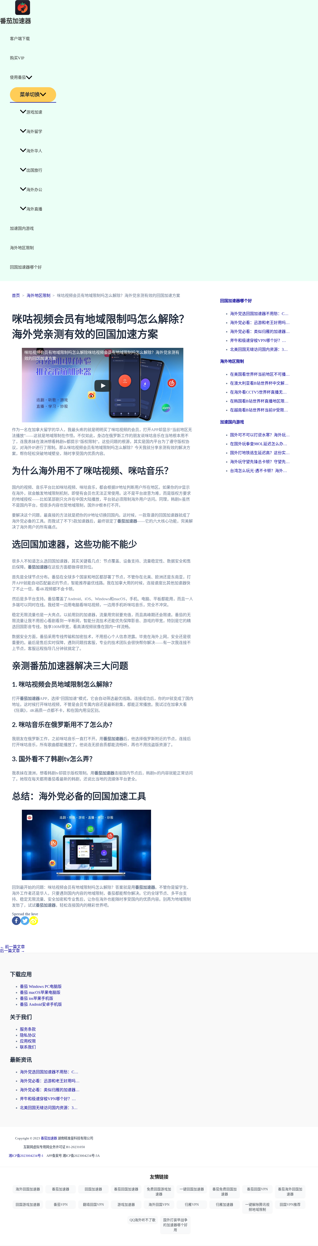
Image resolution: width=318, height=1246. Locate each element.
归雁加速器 (224, 1204)
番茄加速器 (15, 21)
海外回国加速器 (28, 1189)
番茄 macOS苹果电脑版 (40, 992)
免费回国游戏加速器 (159, 1191)
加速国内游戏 (22, 228)
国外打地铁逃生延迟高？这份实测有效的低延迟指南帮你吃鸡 (260, 453)
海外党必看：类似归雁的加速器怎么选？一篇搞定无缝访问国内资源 (260, 331)
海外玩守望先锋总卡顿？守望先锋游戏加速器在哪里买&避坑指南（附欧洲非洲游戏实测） (260, 462)
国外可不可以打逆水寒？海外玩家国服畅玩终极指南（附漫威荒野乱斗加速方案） (260, 435)
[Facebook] (16, 920)
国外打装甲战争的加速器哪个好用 (175, 1225)
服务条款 (28, 1029)
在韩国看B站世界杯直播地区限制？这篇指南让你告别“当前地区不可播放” (260, 401)
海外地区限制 (22, 248)
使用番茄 (18, 77)
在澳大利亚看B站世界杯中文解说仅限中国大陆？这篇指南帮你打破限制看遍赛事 (260, 383)
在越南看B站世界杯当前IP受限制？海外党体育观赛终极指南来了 (260, 410)
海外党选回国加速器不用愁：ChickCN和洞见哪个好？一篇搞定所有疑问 (260, 314)
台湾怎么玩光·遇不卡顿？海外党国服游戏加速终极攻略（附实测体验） (260, 471)
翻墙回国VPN (93, 1204)
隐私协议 (28, 1035)
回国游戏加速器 (28, 1204)
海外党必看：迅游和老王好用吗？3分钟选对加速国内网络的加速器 (260, 323)
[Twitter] (25, 920)
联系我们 (28, 1047)
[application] (29, 78)
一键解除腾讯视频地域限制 (257, 1207)
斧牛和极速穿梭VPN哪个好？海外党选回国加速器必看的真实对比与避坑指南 (260, 340)
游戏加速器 (126, 1204)
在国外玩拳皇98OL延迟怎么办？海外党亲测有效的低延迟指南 (260, 444)
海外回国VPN (159, 1204)
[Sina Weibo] (33, 920)
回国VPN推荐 (290, 1204)
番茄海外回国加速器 (290, 1191)
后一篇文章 (12, 951)
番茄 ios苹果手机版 (36, 998)
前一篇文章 (12, 947)
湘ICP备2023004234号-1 (26, 1156)
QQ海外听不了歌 (143, 1220)
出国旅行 (34, 170)
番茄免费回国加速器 (224, 1191)
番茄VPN (61, 1204)
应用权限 (28, 1041)
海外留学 (34, 131)
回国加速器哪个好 (26, 267)
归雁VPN (192, 1204)
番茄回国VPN (257, 1189)
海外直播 (34, 209)
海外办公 (34, 190)
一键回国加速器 (192, 1189)
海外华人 (34, 151)
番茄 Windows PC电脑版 (41, 986)
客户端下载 (20, 39)
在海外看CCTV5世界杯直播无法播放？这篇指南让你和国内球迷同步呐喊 (260, 392)
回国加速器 (93, 1189)
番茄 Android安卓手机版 (41, 1004)
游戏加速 (34, 112)
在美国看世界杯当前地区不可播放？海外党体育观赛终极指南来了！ (260, 374)
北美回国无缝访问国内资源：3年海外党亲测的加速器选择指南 (260, 349)
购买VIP (17, 58)
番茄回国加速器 (126, 1189)
